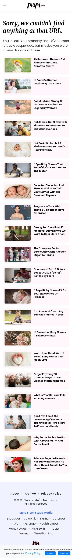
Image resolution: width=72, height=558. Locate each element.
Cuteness (59, 518)
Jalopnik (30, 518)
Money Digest (18, 528)
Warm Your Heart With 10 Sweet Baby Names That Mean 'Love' (49, 356)
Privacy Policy (51, 493)
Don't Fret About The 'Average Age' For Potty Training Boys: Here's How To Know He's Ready (49, 421)
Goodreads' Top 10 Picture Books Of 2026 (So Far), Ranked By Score (49, 272)
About (14, 493)
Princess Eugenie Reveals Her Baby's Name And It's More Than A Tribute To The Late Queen (50, 463)
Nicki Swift (38, 528)
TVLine (44, 518)
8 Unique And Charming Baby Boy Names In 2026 (49, 313)
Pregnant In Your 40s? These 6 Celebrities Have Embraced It (49, 209)
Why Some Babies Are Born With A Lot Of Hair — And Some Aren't (50, 440)
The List (54, 528)
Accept (50, 553)
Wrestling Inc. (43, 533)
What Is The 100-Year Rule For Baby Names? (50, 397)
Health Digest (49, 523)
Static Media (31, 500)
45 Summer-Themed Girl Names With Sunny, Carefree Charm (49, 62)
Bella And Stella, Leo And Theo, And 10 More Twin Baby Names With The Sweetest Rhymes (49, 190)
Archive (30, 493)
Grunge (30, 523)
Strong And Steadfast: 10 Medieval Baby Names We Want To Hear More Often (50, 230)
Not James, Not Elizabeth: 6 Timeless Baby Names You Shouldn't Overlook (50, 125)
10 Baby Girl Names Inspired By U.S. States (47, 82)
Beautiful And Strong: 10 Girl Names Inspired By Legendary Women (48, 104)
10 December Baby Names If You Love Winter (50, 334)
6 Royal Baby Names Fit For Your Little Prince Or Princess (50, 293)
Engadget (13, 518)
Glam (17, 523)
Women (24, 533)
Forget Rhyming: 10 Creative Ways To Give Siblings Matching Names (49, 377)
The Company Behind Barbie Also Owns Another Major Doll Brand (50, 251)
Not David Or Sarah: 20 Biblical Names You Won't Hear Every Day (49, 146)
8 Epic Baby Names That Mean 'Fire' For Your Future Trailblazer (50, 167)
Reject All (64, 553)
